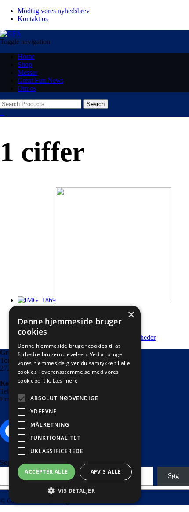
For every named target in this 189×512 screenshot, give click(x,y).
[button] (75, 490)
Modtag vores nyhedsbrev (54, 11)
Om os (27, 88)
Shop (25, 64)
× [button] (130, 315)
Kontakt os (33, 18)
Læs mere (65, 380)
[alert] (75, 404)
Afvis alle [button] (106, 471)
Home (26, 56)
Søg (5, 462)
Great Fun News (41, 80)
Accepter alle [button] (46, 471)
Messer (27, 72)
